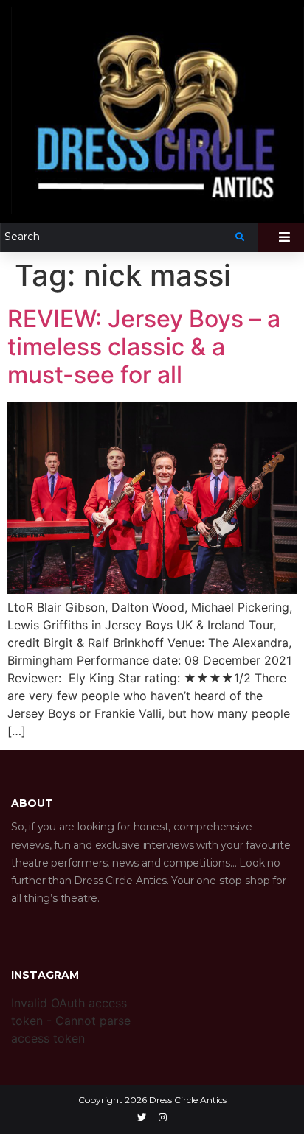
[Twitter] (142, 1118)
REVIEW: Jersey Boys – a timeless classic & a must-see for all (143, 347)
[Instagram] (163, 1118)
